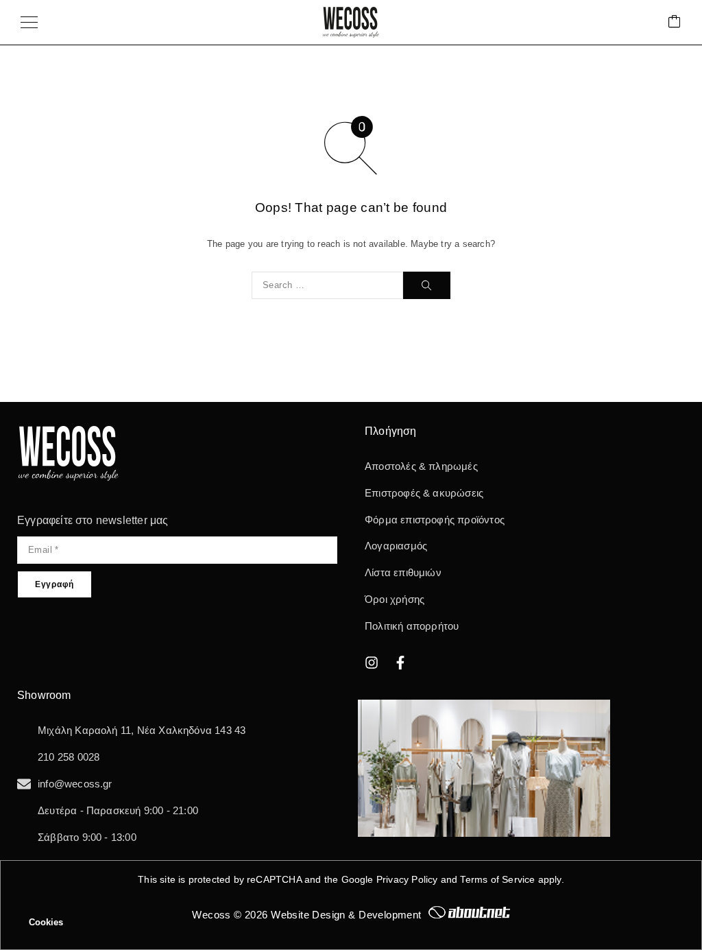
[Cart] (674, 22)
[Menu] (29, 22)
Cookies (46, 922)
